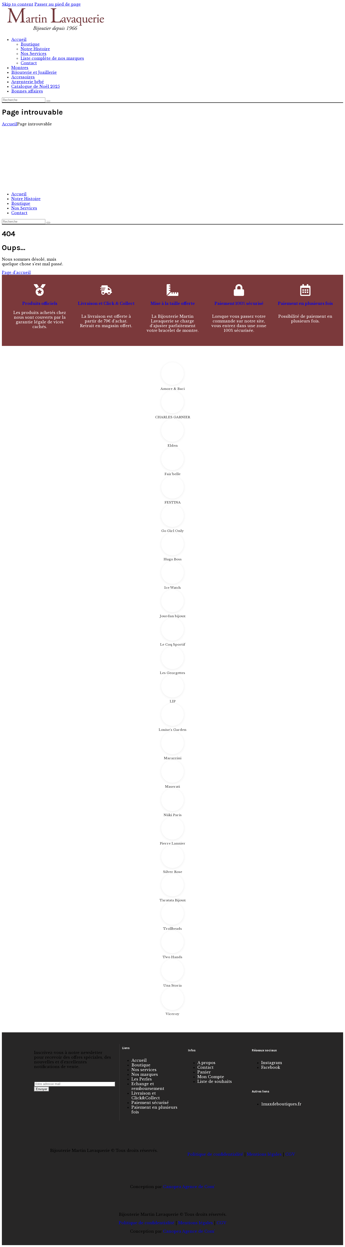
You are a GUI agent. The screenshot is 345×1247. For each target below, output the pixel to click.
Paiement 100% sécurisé (239, 303)
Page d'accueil (16, 272)
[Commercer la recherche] (48, 101)
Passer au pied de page (57, 4)
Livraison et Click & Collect (106, 303)
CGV (290, 1154)
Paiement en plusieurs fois (305, 303)
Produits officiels (39, 303)
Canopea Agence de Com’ (189, 1186)
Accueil (9, 124)
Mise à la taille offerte (172, 303)
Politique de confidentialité (215, 1154)
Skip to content (17, 4)
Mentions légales (264, 1154)
